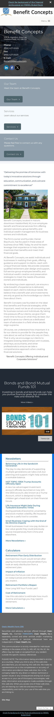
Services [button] (11, 127)
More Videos (27, 402)
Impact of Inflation (15, 572)
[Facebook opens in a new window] (11, 67)
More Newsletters (16, 541)
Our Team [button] (12, 99)
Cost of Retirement (15, 593)
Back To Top (43, 708)
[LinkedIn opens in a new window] (6, 67)
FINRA (25, 634)
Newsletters (13, 458)
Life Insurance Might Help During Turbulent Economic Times (23, 506)
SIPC (31, 634)
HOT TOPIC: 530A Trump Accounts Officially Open (23, 483)
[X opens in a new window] (17, 67)
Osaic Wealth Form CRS (13, 626)
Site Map (6, 700)
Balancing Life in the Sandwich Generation (22, 465)
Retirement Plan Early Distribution (24, 555)
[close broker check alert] (50, 2)
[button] (45, 21)
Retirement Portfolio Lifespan (21, 585)
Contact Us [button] (13, 154)
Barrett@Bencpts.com (15, 61)
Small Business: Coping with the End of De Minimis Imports (26, 522)
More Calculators (15, 608)
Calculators (13, 550)
